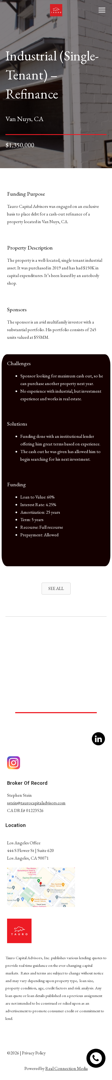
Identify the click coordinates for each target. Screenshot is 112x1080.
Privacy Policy (34, 1053)
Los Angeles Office (24, 843)
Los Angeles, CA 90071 (28, 858)
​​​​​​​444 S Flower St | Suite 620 (30, 850)
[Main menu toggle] (101, 10)
